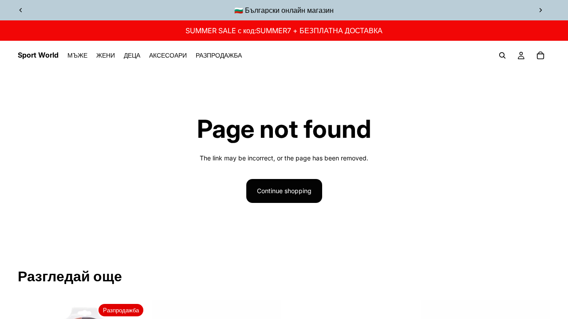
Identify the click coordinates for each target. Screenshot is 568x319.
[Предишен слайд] (21, 10)
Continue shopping (284, 191)
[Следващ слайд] (540, 10)
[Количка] (540, 55)
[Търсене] (502, 55)
